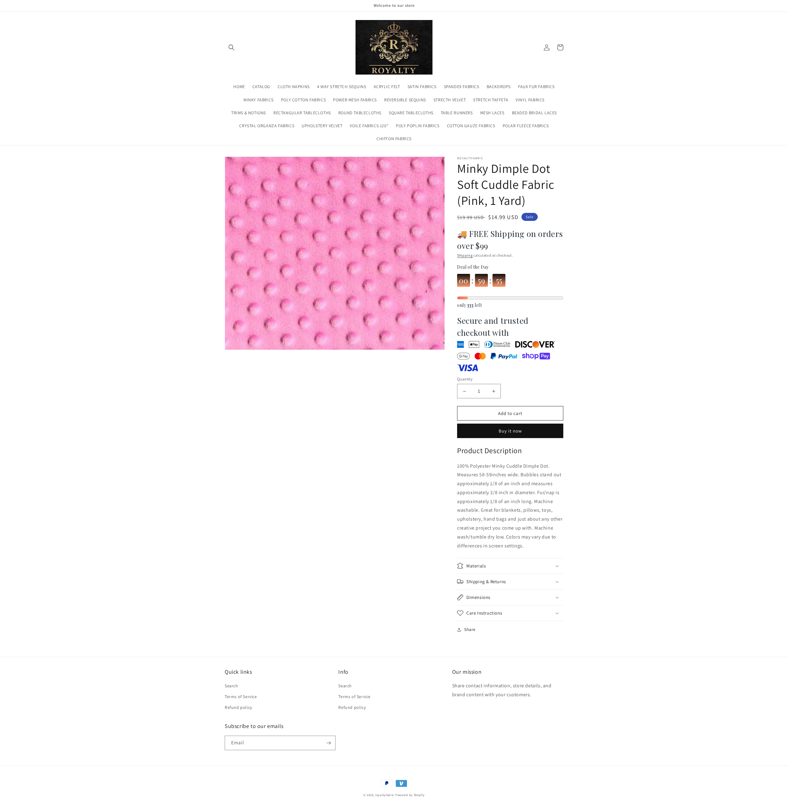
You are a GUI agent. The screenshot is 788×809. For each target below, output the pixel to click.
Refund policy (238, 707)
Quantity (464, 379)
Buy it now (510, 431)
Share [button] (470, 629)
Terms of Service (241, 696)
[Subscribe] (328, 743)
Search (231, 686)
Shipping (465, 255)
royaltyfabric (384, 795)
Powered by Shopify (410, 795)
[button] (231, 47)
